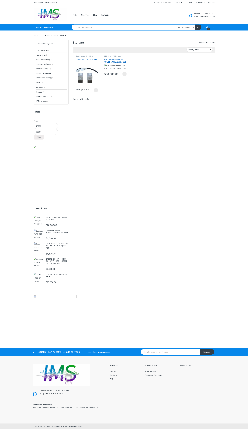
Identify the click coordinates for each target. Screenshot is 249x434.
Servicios (40, 82)
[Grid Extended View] (80, 49)
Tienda (199, 2)
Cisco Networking (82, 56)
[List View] (84, 49)
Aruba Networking (44, 59)
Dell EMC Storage (44, 96)
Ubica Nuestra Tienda (164, 2)
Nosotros (85, 15)
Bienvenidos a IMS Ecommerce (45, 2)
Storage (40, 92)
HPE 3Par (107, 56)
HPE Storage (116, 56)
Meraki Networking (44, 78)
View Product (95, 90)
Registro (206, 352)
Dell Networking (43, 68)
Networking (42, 55)
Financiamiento (43, 50)
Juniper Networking (45, 73)
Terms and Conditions (153, 375)
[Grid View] (76, 49)
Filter (39, 137)
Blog (95, 15)
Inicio (75, 15)
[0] (207, 27)
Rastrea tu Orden (185, 2)
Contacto (105, 15)
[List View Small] (87, 49)
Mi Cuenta (211, 2)
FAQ (111, 379)
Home (36, 35)
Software (40, 87)
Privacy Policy (150, 371)
